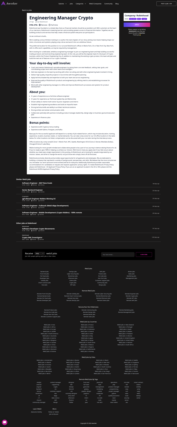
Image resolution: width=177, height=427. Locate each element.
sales (126, 393)
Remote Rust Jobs (73, 298)
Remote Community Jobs (89, 310)
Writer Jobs (131, 271)
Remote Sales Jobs (89, 317)
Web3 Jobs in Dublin (73, 367)
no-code (99, 398)
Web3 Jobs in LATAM (49, 331)
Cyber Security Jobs (73, 274)
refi (127, 384)
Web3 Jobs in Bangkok (44, 369)
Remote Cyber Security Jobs (103, 294)
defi (55, 400)
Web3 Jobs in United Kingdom (125, 338)
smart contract (138, 382)
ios (86, 400)
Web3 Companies (95, 4)
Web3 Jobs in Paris (102, 369)
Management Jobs (131, 278)
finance (71, 400)
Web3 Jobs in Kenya (87, 340)
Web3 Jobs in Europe (49, 329)
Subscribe (143, 254)
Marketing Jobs (131, 276)
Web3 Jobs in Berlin (44, 373)
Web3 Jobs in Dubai (73, 365)
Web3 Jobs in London (72, 373)
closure (39, 400)
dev (71, 384)
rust (126, 391)
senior (127, 400)
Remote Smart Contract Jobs (73, 296)
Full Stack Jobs (44, 276)
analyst (39, 382)
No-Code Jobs (102, 276)
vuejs (138, 391)
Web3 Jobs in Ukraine (125, 336)
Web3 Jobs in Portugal (125, 327)
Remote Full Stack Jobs (44, 298)
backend (39, 389)
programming (114, 389)
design (55, 402)
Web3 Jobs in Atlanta (44, 362)
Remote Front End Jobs (44, 294)
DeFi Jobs (102, 271)
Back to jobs (27, 10)
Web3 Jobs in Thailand (125, 333)
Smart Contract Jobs (44, 283)
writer (138, 398)
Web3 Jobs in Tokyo (131, 369)
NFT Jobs (73, 285)
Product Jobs (102, 274)
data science (55, 398)
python (114, 393)
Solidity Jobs (44, 280)
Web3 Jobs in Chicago (73, 362)
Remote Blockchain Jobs (103, 296)
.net (71, 391)
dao (55, 393)
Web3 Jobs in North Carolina (102, 367)
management (100, 387)
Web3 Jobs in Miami (102, 360)
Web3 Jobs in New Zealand (125, 325)
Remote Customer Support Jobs (50, 317)
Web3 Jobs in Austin (44, 367)
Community (108, 4)
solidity (138, 387)
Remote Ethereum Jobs (103, 298)
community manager (39, 402)
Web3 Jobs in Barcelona (44, 371)
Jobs (71, 4)
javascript (100, 382)
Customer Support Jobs (102, 280)
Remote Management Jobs (126, 312)
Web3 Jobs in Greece (87, 327)
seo (127, 402)
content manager (55, 382)
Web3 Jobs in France (87, 325)
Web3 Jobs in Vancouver (131, 373)
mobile (100, 391)
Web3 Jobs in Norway (87, 351)
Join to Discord (53, 414)
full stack (86, 384)
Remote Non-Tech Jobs (51, 314)
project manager (114, 391)
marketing (100, 389)
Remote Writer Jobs (89, 314)
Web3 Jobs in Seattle (131, 360)
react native (114, 402)
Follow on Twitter (53, 412)
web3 (138, 393)
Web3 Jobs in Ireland (87, 331)
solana (138, 384)
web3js (138, 396)
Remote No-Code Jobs (50, 312)
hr (86, 396)
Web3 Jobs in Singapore (131, 362)
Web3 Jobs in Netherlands (87, 349)
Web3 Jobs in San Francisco (102, 373)
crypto (55, 387)
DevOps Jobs (73, 271)
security (126, 398)
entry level (71, 396)
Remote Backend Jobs (44, 296)
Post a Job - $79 (166, 4)
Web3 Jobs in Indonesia (87, 329)
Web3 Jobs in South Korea (87, 342)
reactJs (114, 400)
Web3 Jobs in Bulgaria (49, 340)
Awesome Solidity (36, 412)
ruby (126, 389)
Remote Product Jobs (50, 310)
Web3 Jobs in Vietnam (125, 342)
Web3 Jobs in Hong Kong (73, 369)
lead (99, 384)
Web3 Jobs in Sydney (131, 365)
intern (86, 398)
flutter (71, 402)
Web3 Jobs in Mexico (87, 345)
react (114, 398)
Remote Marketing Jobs (126, 310)
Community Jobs (102, 283)
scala (126, 396)
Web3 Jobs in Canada (49, 342)
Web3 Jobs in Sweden (125, 331)
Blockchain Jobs (73, 276)
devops (71, 387)
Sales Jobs (131, 274)
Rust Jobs (44, 285)
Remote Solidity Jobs (73, 294)
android (39, 384)
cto (55, 389)
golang (86, 389)
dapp (55, 396)
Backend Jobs (44, 271)
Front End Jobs (44, 274)
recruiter (126, 382)
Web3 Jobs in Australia (49, 336)
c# (39, 396)
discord (71, 389)
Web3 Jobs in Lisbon (73, 371)
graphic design (86, 391)
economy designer (71, 393)
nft (100, 396)
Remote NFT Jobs (132, 298)
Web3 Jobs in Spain (125, 329)
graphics (86, 393)
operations (114, 382)
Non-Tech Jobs (102, 278)
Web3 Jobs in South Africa (125, 345)
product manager (114, 387)
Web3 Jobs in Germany (49, 347)
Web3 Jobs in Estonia (49, 351)
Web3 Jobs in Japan (87, 338)
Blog (117, 4)
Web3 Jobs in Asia (49, 325)
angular (39, 387)
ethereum (71, 398)
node (99, 400)
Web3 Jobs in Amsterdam (44, 360)
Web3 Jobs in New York (102, 362)
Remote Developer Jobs (44, 300)
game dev (86, 387)
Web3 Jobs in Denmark (49, 349)
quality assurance (113, 396)
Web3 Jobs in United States (125, 340)
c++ (39, 398)
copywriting (55, 384)
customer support (55, 391)
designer (71, 382)
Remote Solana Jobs (103, 300)
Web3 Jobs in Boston (73, 360)
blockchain (39, 393)
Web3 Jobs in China (49, 345)
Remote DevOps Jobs (73, 300)
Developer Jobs (44, 278)
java (86, 402)
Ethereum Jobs (72, 278)
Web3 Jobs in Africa (49, 327)
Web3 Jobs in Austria (49, 338)
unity (138, 389)
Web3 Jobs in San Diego (102, 371)
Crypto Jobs (72, 283)
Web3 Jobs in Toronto (131, 371)
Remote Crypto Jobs (132, 296)
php (114, 384)
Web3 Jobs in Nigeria (87, 347)
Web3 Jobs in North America (49, 333)
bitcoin (39, 391)
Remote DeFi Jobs (131, 300)
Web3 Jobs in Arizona (44, 365)
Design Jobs (102, 285)
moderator (99, 393)
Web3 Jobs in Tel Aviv (131, 367)
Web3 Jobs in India (87, 333)
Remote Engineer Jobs (132, 294)
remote (126, 387)
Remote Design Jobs (89, 312)
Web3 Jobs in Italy (87, 336)
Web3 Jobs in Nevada (102, 365)
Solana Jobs (73, 280)
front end (86, 382)
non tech (99, 402)
